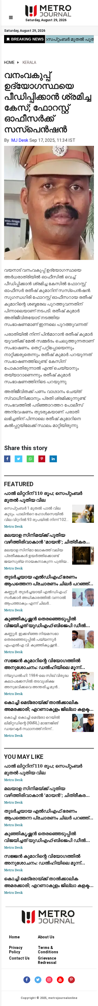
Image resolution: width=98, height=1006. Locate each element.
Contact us (19, 958)
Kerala (29, 62)
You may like (24, 756)
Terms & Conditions (48, 948)
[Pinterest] (71, 979)
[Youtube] (60, 979)
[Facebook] (26, 979)
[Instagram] (49, 979)
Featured (18, 484)
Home (9, 62)
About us (46, 937)
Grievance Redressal (47, 959)
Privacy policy (15, 948)
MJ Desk (19, 140)
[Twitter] (38, 979)
